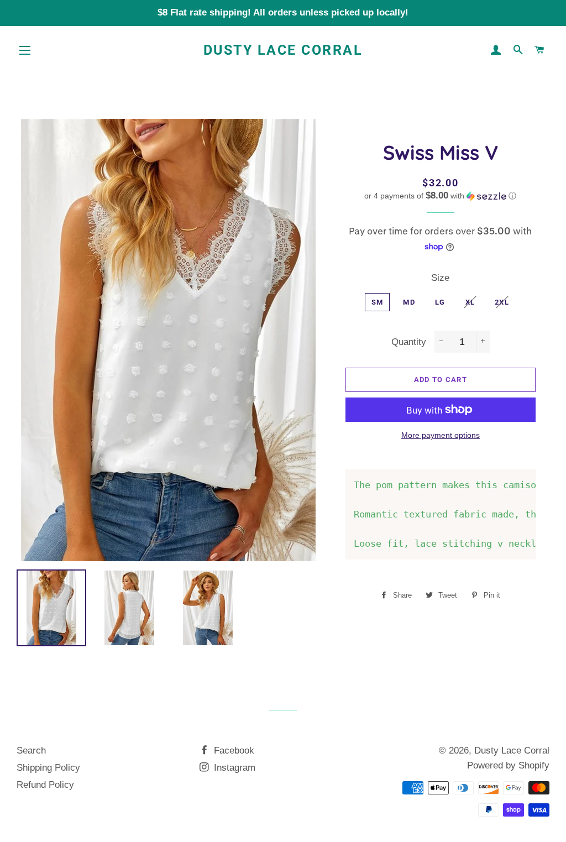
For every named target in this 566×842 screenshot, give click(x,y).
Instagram (233, 767)
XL (470, 302)
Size (440, 278)
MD (409, 302)
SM (377, 302)
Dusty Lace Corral (283, 50)
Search (31, 750)
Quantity (408, 342)
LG (440, 302)
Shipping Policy (48, 767)
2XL (502, 302)
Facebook (232, 750)
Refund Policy (45, 785)
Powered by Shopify (508, 765)
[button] (440, 196)
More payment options (440, 435)
